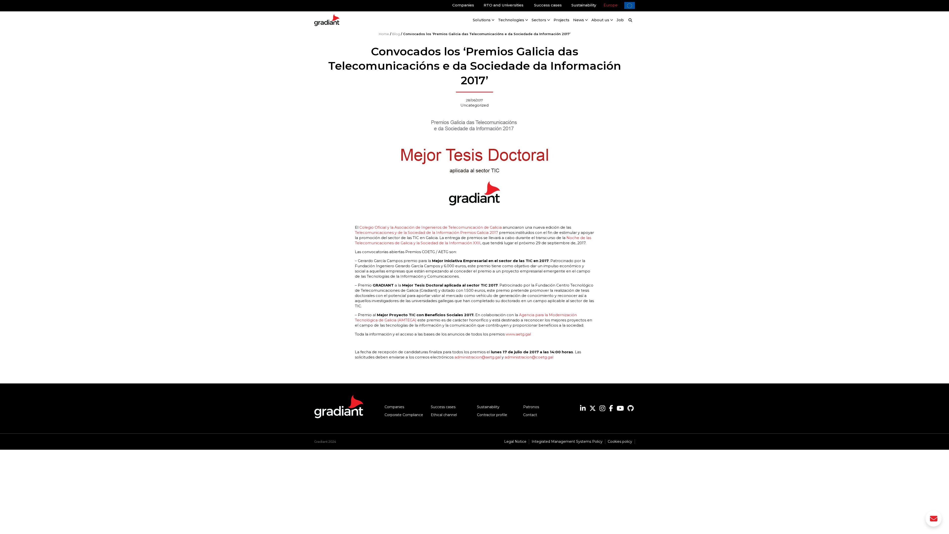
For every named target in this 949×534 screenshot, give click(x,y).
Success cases (443, 407)
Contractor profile (492, 415)
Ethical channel (444, 415)
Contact (530, 415)
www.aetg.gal (518, 334)
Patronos (531, 407)
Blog (396, 34)
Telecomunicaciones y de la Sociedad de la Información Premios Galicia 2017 (426, 232)
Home (384, 34)
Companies (394, 407)
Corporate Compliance (404, 415)
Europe (611, 5)
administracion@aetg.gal (477, 357)
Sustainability (488, 407)
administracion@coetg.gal (529, 357)
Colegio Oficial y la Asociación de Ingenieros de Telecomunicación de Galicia (430, 227)
